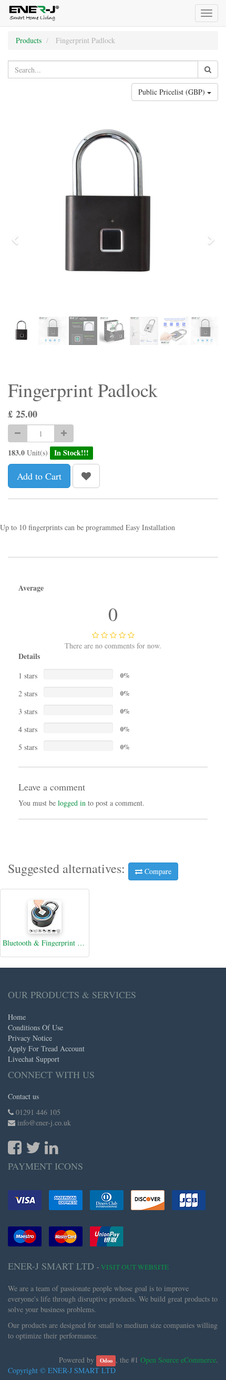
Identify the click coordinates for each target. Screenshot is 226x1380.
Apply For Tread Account (46, 1048)
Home (17, 1017)
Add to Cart (39, 476)
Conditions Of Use (35, 1027)
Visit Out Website (135, 1267)
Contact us (23, 1096)
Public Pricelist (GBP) (172, 92)
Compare (156, 871)
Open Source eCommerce (178, 1360)
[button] (18, 235)
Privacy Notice (30, 1038)
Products (29, 40)
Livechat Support (33, 1059)
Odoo (106, 1360)
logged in (72, 803)
